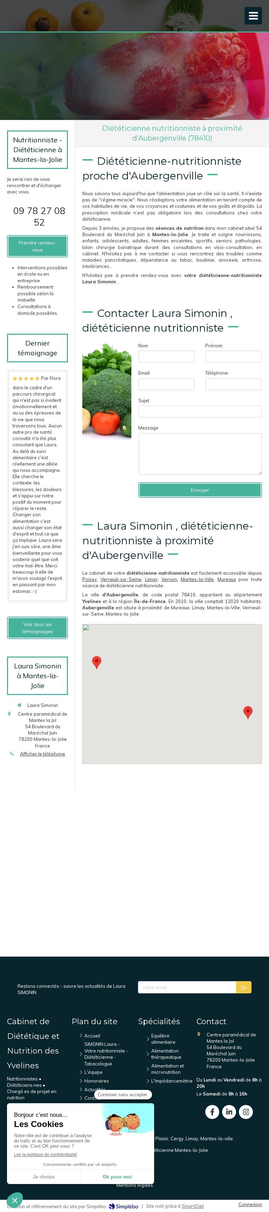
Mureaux (227, 579)
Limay (151, 579)
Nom (143, 345)
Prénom (213, 345)
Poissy (89, 579)
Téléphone (216, 373)
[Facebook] (212, 1112)
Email (144, 373)
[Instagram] (246, 1112)
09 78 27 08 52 (39, 216)
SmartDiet (193, 1206)
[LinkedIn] (229, 1112)
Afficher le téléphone (42, 754)
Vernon (169, 579)
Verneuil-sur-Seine (121, 579)
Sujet (143, 400)
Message (148, 428)
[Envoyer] (243, 987)
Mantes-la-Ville (197, 579)
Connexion (250, 1204)
